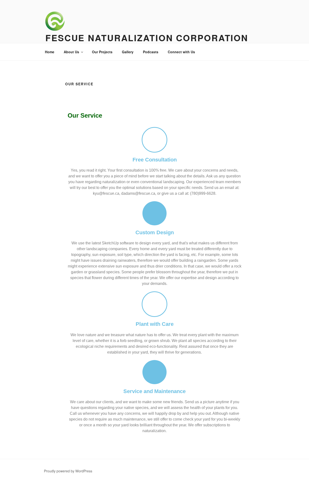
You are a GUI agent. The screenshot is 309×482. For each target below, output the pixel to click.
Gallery (127, 51)
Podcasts (150, 51)
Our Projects (102, 51)
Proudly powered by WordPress (68, 471)
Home (49, 51)
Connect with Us (181, 51)
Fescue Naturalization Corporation (146, 37)
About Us (71, 51)
